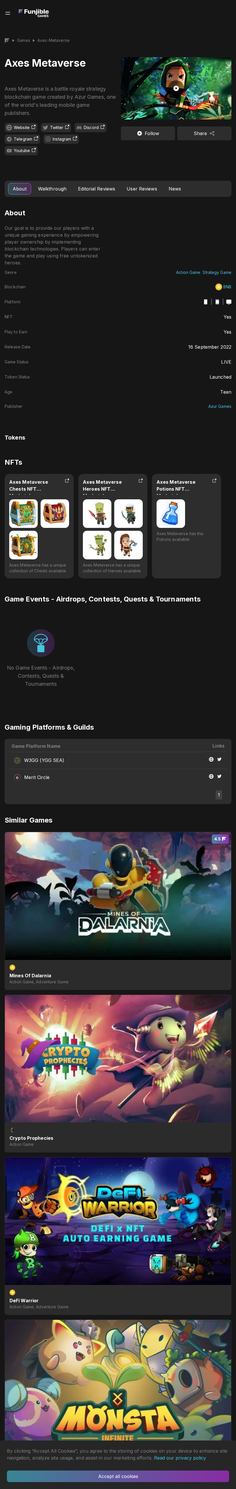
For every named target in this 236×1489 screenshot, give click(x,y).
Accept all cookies (118, 1476)
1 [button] (219, 795)
